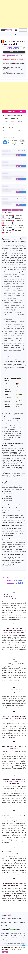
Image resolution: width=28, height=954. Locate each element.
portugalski (21, 937)
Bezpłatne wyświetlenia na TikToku (12, 115)
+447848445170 (8, 232)
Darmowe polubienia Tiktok (10, 118)
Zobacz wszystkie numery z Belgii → (12, 504)
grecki (19, 935)
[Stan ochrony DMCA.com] (15, 930)
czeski (12, 933)
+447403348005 (19, 220)
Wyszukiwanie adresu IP (10, 137)
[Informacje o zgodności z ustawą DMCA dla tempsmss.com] (5, 930)
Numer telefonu (8, 34)
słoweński (8, 939)
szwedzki (19, 939)
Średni (3, 926)
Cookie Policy (20, 949)
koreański (12, 937)
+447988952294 (8, 225)
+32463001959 (8, 491)
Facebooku (4, 922)
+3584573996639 (18, 223)
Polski (17, 937)
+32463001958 (8, 496)
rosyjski (3, 939)
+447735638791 (8, 230)
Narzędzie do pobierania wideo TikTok (13, 134)
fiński (10, 935)
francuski (15, 935)
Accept (4, 952)
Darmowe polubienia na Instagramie (13, 121)
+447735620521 (8, 216)
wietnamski (4, 940)
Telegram (19, 71)
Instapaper (23, 922)
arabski (8, 933)
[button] (16, 30)
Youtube (10, 922)
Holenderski (21, 933)
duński (16, 933)
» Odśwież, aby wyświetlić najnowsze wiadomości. (11, 56)
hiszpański (14, 939)
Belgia (15, 34)
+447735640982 (8, 228)
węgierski (23, 935)
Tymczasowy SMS (11, 918)
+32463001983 (8, 498)
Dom (2, 34)
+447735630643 (8, 220)
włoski (2, 937)
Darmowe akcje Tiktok (9, 128)
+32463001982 (8, 494)
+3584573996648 (19, 228)
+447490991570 (18, 218)
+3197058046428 (19, 225)
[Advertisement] (14, 14)
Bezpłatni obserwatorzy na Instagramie (14, 125)
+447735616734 (8, 218)
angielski (3, 933)
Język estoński (4, 935)
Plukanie (8, 926)
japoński (7, 937)
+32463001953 (8, 501)
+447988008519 (18, 216)
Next (20, 210)
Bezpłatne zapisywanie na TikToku (12, 131)
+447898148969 (18, 230)
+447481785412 (7, 223)
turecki (24, 939)
